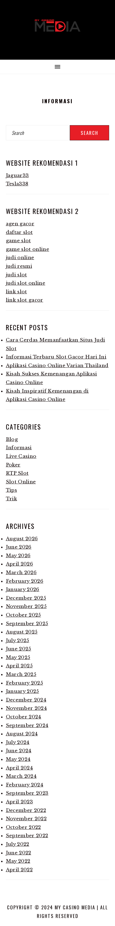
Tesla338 (17, 184)
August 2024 (22, 734)
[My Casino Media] (57, 40)
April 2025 (19, 666)
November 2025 (26, 606)
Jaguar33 (17, 175)
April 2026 (19, 564)
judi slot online (25, 283)
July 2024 (18, 742)
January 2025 (22, 691)
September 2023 (27, 793)
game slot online (27, 249)
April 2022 (19, 870)
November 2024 (26, 708)
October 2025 (23, 615)
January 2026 (22, 589)
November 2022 (26, 819)
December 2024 (26, 700)
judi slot (16, 275)
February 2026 (24, 581)
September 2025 (27, 624)
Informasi (19, 448)
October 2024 (23, 717)
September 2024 (27, 725)
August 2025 (22, 632)
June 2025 (18, 649)
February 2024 (24, 785)
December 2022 (26, 810)
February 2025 (24, 683)
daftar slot (19, 232)
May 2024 (18, 759)
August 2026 (22, 539)
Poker (13, 465)
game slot (18, 241)
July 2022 (17, 844)
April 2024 (19, 768)
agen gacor (20, 224)
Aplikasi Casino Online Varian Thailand (57, 366)
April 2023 (19, 802)
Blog (12, 439)
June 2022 (18, 853)
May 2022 (18, 861)
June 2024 (19, 751)
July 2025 (17, 641)
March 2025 (21, 674)
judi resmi (19, 266)
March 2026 (21, 573)
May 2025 (18, 657)
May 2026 (18, 556)
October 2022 (23, 827)
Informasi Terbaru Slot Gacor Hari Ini (56, 357)
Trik (11, 499)
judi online (20, 258)
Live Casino (21, 456)
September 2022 (27, 836)
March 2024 (21, 776)
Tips (11, 490)
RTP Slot (17, 473)
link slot (16, 292)
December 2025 (26, 598)
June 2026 (19, 547)
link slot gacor (24, 300)
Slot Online (21, 482)
